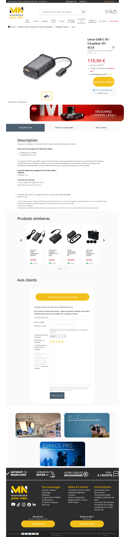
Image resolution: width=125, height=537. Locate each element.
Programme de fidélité (51, 497)
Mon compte (73, 502)
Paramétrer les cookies (103, 504)
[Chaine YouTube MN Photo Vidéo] (13, 504)
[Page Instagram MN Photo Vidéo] (24, 505)
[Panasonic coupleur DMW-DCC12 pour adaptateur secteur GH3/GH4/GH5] (53, 236)
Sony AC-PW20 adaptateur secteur (34, 252)
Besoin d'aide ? (109, 1)
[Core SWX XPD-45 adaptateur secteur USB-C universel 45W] (90, 236)
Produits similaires (64, 127)
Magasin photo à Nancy (77, 500)
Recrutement (99, 492)
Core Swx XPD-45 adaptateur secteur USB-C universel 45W (90, 253)
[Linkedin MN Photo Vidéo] (34, 504)
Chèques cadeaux (49, 490)
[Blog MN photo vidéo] (86, 425)
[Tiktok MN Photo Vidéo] (18, 505)
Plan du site (99, 509)
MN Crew (45, 504)
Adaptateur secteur (62, 27)
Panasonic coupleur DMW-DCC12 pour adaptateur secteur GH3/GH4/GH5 (53, 253)
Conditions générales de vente (104, 498)
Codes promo (47, 500)
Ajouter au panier (104, 81)
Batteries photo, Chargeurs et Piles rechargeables (35, 27)
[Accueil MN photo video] (16, 13)
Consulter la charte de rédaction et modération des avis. (53, 307)
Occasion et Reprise (50, 502)
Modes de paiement (76, 497)
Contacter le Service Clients (79, 490)
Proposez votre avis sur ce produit (62, 297)
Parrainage (46, 492)
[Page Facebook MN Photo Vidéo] (29, 505)
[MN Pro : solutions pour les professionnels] (62, 454)
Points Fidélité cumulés (98, 74)
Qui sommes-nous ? (102, 490)
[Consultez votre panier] (114, 12)
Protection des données (104, 502)
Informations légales (102, 495)
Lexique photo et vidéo (103, 507)
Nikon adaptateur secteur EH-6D (71, 252)
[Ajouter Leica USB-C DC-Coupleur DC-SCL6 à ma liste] (113, 47)
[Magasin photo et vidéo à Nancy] (38, 425)
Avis (101, 127)
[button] (59, 269)
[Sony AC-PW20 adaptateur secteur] (34, 236)
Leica (73, 27)
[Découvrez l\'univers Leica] (77, 113)
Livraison (71, 495)
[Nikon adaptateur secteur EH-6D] (72, 236)
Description (25, 127)
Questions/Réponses (76, 492)
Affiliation (46, 495)
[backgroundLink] (3, 268)
